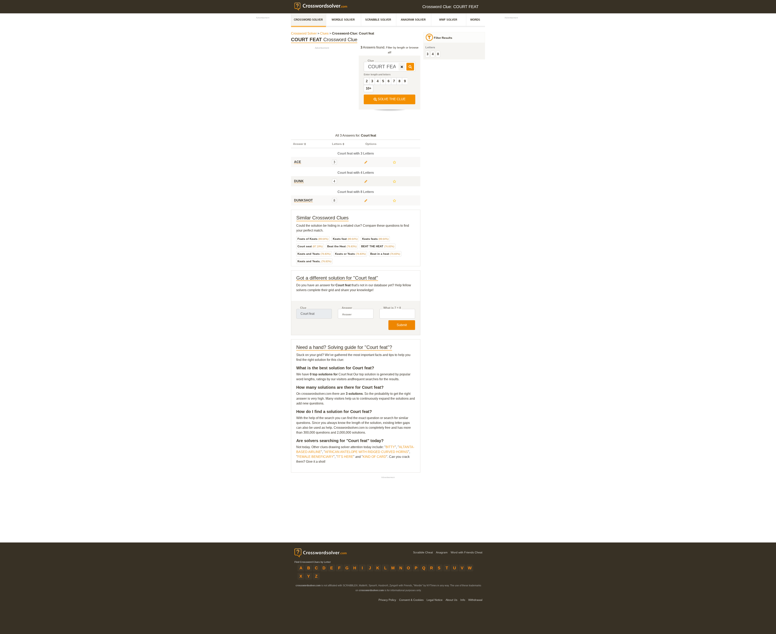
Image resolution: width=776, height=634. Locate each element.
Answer (347, 307)
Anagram (442, 552)
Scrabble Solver (378, 19)
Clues (324, 33)
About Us (451, 599)
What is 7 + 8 (392, 307)
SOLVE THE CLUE (391, 99)
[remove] (402, 67)
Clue (371, 60)
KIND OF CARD (374, 456)
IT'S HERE (345, 456)
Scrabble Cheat (423, 552)
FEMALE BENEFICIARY (315, 456)
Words (475, 19)
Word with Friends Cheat (466, 552)
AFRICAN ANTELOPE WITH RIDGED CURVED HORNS (366, 452)
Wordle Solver (343, 19)
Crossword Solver (308, 19)
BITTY (390, 447)
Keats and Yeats (314, 253)
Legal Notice (435, 599)
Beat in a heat (385, 253)
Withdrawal (475, 599)
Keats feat (345, 238)
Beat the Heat (342, 246)
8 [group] (438, 54)
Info (462, 599)
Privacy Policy (387, 599)
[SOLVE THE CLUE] (410, 67)
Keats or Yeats (350, 253)
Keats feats (375, 238)
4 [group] (433, 54)
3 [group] (427, 54)
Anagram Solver (413, 19)
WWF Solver (448, 19)
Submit (402, 325)
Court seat (310, 246)
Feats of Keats (312, 238)
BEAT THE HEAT (377, 246)
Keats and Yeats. (314, 261)
